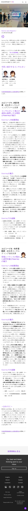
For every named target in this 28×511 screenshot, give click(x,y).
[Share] (2, 36)
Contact (20, 482)
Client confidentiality (20, 492)
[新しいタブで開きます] (6, 487)
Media (20, 477)
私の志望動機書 (14, 52)
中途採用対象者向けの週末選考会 (10, 91)
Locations (7, 482)
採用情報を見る (14, 451)
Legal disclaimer (7, 497)
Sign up (14, 468)
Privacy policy (7, 494)
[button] (22, 2)
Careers (20, 479)
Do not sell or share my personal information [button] (20, 502)
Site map (7, 492)
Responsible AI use (8, 502)
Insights (7, 477)
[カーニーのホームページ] (7, 1)
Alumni (8, 479)
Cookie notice (20, 495)
